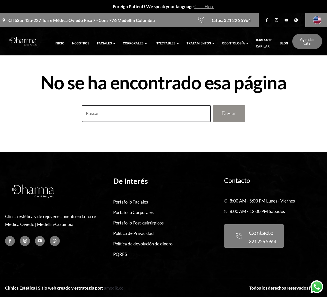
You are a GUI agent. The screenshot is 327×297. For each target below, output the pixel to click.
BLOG (284, 43)
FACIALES (104, 43)
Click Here (204, 6)
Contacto (237, 180)
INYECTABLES (165, 43)
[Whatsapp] (55, 241)
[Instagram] (25, 241)
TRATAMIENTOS (198, 43)
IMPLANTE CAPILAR (264, 43)
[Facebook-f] (10, 241)
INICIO (59, 43)
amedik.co (113, 288)
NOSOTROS (80, 43)
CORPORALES (133, 43)
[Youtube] (40, 241)
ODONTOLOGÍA (233, 43)
